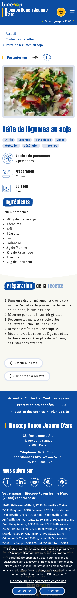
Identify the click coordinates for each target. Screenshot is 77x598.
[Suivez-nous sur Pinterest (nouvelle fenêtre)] (62, 482)
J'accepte (52, 591)
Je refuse (24, 591)
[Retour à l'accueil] (12, 5)
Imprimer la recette (30, 376)
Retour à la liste (25, 363)
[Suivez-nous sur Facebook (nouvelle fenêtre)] (7, 482)
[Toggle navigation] (72, 13)
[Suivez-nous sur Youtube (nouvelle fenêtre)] (34, 482)
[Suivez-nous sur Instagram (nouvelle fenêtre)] (48, 482)
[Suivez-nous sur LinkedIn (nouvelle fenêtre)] (21, 482)
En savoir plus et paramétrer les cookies (38, 581)
